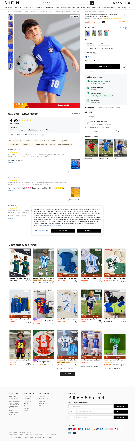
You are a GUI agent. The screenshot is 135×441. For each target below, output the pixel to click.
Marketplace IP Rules (15, 437)
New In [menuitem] (26, 7)
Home (9, 11)
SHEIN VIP (27, 408)
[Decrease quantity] (90, 60)
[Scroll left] (127, 7)
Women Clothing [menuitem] (39, 7)
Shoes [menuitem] (118, 7)
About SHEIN (12, 396)
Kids (14, 11)
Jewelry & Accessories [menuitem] (108, 7)
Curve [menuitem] (57, 7)
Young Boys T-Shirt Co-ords (47, 11)
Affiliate (26, 413)
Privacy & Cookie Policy (25, 434)
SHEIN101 (12, 415)
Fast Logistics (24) (39, 140)
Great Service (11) (28, 144)
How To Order (27, 401)
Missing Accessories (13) (65, 144)
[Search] (92, 3)
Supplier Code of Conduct (13, 407)
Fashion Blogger (13, 398)
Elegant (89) (63, 140)
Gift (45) (52, 144)
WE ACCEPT (72, 425)
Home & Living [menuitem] (96, 7)
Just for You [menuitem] (18, 7)
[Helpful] (68, 172)
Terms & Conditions (50, 434)
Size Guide (27, 406)
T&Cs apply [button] (94, 89)
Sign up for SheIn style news (78, 402)
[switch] (42, 135)
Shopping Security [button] (96, 93)
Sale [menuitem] (31, 7)
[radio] (87, 33)
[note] (67, 275)
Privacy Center (13, 434)
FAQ (40, 406)
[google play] (103, 398)
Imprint (31, 437)
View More (67, 373)
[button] (125, 3)
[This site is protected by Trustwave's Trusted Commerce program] (69, 433)
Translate (10, 162)
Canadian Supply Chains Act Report (14, 404)
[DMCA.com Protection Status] (74, 433)
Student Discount (13, 412)
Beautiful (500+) (52, 140)
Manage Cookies (38, 434)
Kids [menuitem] (88, 7)
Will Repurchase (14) (15, 140)
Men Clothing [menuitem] (81, 7)
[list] (82, 397)
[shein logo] (11, 3)
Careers (11, 410)
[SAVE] (124, 66)
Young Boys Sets (33, 11)
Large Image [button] (123, 28)
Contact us (42, 396)
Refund (26, 410)
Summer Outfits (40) (41, 144)
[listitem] (91, 148)
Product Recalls (43, 403)
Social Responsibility (14, 401)
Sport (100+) (27, 140)
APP (99, 393)
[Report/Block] (79, 172)
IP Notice (25, 437)
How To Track (27, 403)
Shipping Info (27, 396)
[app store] (99, 398)
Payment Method (43, 398)
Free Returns (27, 398)
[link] (117, 2)
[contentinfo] (98, 429)
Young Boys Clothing (22, 11)
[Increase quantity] (98, 60)
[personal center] (114, 3)
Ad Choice (38, 437)
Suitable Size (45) (14, 144)
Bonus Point (42, 401)
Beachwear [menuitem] (49, 7)
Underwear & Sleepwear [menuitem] (68, 7)
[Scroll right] (129, 7)
